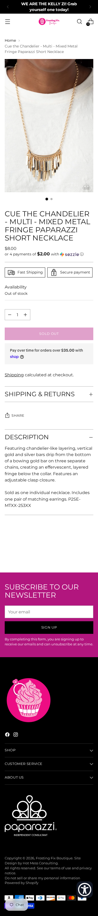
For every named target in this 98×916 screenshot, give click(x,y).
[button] (49, 254)
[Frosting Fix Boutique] (49, 21)
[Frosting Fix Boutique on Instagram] (16, 735)
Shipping (14, 374)
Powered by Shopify (21, 883)
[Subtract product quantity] (25, 314)
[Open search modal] (79, 21)
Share (17, 415)
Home (10, 40)
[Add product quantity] (9, 314)
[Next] (90, 7)
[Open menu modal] (7, 21)
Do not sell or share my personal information (42, 878)
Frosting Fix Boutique (54, 858)
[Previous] (8, 7)
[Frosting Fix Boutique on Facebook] (8, 735)
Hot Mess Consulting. (41, 863)
